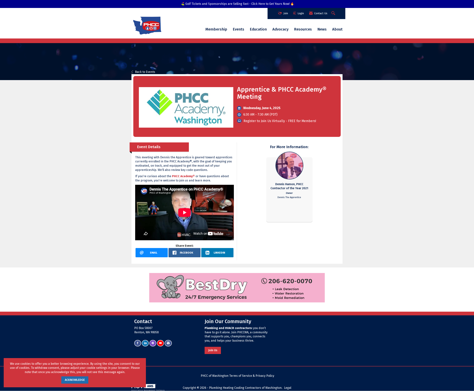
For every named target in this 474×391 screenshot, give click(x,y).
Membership (216, 29)
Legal (287, 388)
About (337, 29)
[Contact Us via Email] (168, 343)
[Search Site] (333, 13)
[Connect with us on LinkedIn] (145, 343)
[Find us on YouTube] (160, 343)
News (322, 29)
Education (258, 29)
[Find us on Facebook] (137, 343)
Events (238, 29)
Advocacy (280, 29)
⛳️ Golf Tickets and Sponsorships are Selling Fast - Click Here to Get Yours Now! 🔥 (237, 4)
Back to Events (145, 72)
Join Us (212, 350)
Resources (303, 29)
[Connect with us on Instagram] (152, 343)
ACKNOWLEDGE (75, 380)
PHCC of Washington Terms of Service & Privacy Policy (237, 375)
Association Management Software (148, 390)
